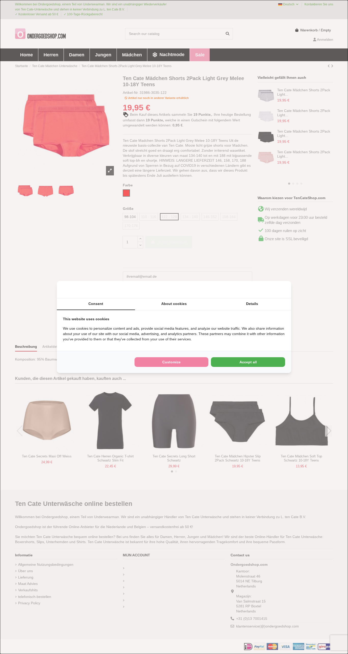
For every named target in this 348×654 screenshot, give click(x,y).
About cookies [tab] (174, 304)
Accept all (248, 362)
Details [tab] (252, 304)
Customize (171, 362)
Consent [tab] (95, 304)
